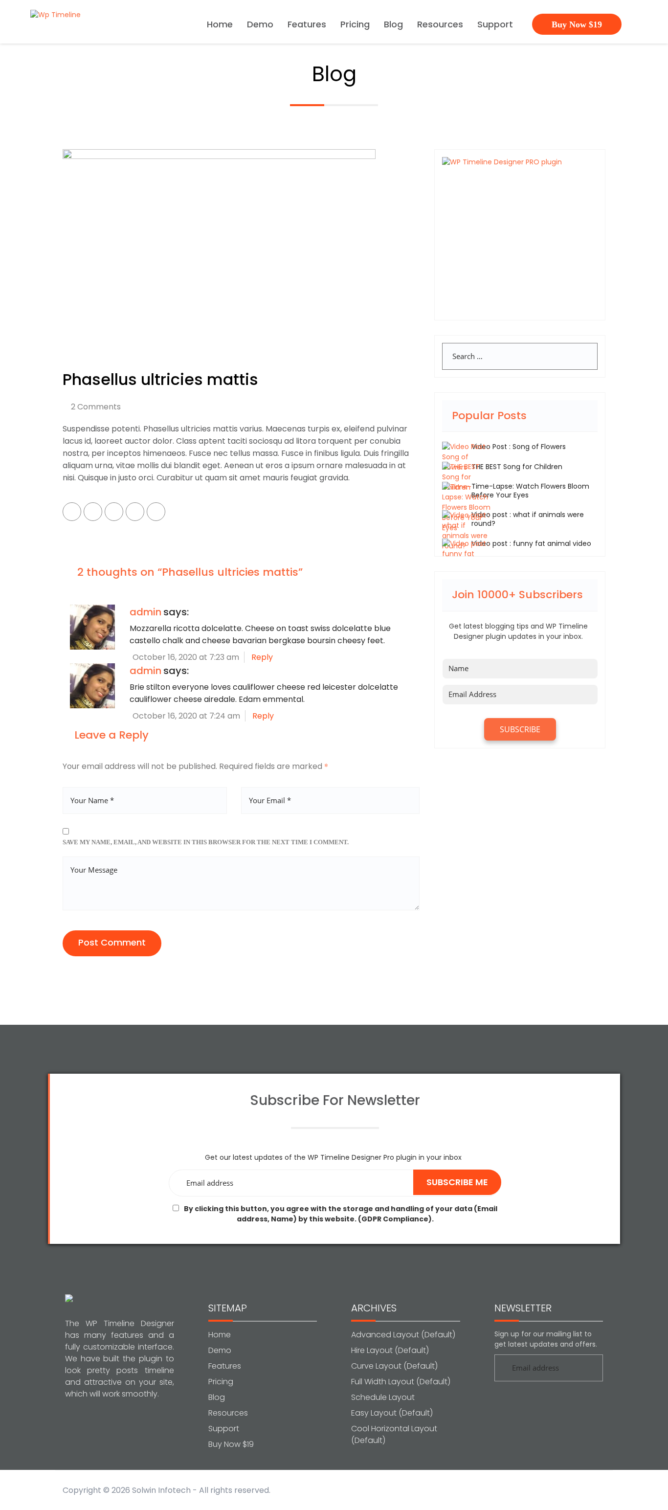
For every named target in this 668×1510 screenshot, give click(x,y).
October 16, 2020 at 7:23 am (185, 657)
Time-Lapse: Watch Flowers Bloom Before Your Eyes (530, 490)
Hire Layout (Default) (390, 1350)
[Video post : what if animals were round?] (466, 530)
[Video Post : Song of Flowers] (466, 457)
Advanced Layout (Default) (403, 1334)
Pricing (355, 25)
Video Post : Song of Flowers (518, 446)
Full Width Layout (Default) (400, 1381)
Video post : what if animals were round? (527, 519)
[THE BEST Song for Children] (466, 477)
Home (220, 25)
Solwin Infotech (161, 1490)
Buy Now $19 (577, 24)
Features (307, 25)
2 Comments (96, 406)
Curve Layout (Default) (394, 1366)
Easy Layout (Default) (392, 1413)
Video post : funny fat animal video (531, 543)
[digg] (156, 511)
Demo (260, 25)
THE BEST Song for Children (516, 467)
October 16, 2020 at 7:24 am (185, 715)
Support (495, 25)
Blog (393, 25)
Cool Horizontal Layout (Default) (394, 1434)
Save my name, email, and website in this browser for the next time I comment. (206, 842)
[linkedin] (135, 511)
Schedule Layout (383, 1397)
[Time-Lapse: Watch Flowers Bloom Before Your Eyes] (466, 507)
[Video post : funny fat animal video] (466, 554)
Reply (262, 657)
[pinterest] (114, 511)
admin (145, 612)
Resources (440, 25)
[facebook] (72, 511)
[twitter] (93, 511)
